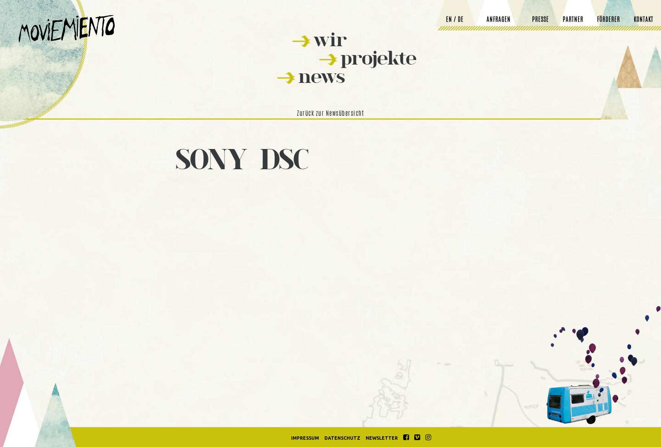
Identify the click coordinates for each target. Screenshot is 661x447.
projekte (378, 57)
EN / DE (455, 20)
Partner (573, 20)
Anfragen (499, 20)
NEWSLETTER (382, 438)
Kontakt (643, 20)
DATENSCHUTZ (342, 438)
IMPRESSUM (305, 438)
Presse (540, 20)
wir (330, 39)
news (321, 76)
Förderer (608, 20)
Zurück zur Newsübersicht (330, 114)
